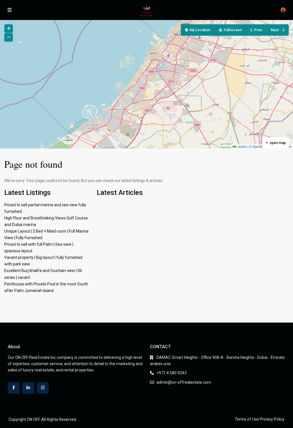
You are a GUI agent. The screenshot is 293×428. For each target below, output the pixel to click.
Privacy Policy (272, 419)
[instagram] (43, 388)
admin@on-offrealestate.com (184, 382)
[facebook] (13, 388)
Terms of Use (247, 419)
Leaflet (241, 146)
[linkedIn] (28, 388)
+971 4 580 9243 (172, 373)
